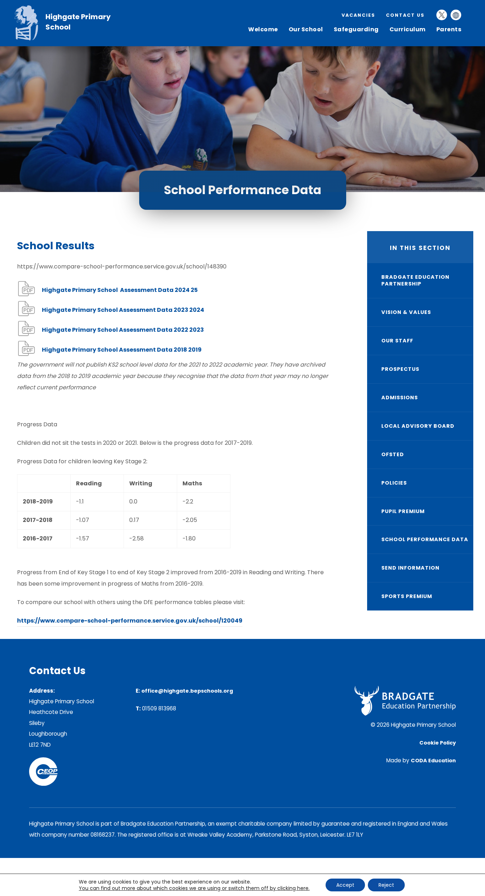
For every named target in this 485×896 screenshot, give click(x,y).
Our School (306, 29)
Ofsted (392, 454)
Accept (345, 885)
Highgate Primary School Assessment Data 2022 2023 (123, 331)
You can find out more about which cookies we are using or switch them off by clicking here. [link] (194, 888)
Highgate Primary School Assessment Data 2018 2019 (122, 351)
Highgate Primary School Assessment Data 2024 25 (120, 291)
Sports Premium (406, 596)
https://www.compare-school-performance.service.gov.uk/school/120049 (130, 622)
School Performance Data (424, 539)
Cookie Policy (437, 742)
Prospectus (400, 369)
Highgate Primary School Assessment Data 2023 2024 (123, 311)
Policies (394, 482)
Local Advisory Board (417, 426)
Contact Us (405, 15)
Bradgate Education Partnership (415, 280)
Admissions (399, 397)
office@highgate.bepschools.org (187, 690)
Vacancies (358, 15)
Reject (386, 885)
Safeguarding (356, 29)
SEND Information (410, 567)
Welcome (263, 29)
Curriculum (407, 29)
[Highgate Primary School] (30, 39)
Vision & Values (406, 312)
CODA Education (433, 760)
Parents (449, 29)
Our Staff (397, 340)
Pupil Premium (403, 511)
